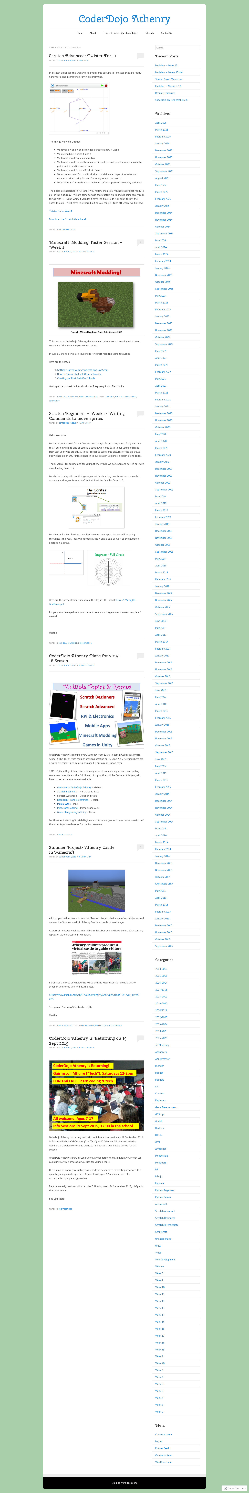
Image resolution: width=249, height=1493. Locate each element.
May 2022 (160, 351)
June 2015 (160, 759)
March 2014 (161, 842)
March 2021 (161, 392)
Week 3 (159, 1370)
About (93, 32)
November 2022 (163, 330)
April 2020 (161, 441)
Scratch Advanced (66, 230)
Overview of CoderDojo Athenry (74, 787)
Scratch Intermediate (167, 1224)
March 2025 (161, 192)
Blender (159, 1065)
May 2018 (160, 558)
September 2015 (164, 752)
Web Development (165, 1259)
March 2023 (161, 302)
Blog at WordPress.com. (124, 1482)
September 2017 (164, 614)
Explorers (160, 1100)
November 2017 (163, 600)
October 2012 (162, 939)
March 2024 (161, 254)
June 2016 (160, 690)
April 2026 (161, 122)
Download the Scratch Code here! (67, 219)
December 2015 (163, 731)
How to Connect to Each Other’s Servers (79, 374)
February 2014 (163, 849)
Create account (163, 1434)
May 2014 (160, 828)
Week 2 (159, 1356)
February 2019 (163, 517)
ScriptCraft (84, 397)
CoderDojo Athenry (124, 18)
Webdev (159, 1266)
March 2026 (161, 129)
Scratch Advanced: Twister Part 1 (82, 56)
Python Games (163, 1197)
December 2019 (163, 468)
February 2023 (163, 309)
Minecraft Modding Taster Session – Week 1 (85, 244)
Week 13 (159, 1308)
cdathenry (84, 60)
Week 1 (93, 397)
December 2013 (163, 863)
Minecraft (119, 397)
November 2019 (163, 475)
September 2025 (164, 171)
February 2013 (163, 911)
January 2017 (162, 655)
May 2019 (160, 496)
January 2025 (162, 205)
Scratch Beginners (76, 643)
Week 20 (159, 1363)
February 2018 (163, 579)
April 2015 (161, 773)
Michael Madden (86, 252)
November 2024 (163, 219)
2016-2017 (161, 982)
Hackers (159, 1128)
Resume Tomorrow (165, 93)
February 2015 (163, 787)
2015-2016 (62, 397)
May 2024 (160, 240)
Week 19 (159, 1349)
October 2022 (162, 337)
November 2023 (163, 275)
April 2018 (161, 565)
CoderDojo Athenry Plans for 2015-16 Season (84, 658)
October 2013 (162, 877)
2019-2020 (161, 1003)
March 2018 (161, 572)
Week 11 (159, 1294)
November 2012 (163, 932)
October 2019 (162, 482)
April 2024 (161, 247)
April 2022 (161, 358)
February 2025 (163, 198)
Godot (158, 1121)
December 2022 (163, 323)
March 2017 (161, 641)
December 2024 (163, 212)
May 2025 (160, 185)
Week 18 (159, 1342)
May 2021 (160, 378)
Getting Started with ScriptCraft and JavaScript (83, 370)
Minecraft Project (113, 1025)
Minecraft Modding (67, 807)
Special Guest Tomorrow (168, 79)
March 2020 (161, 448)
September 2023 (164, 288)
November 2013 (163, 870)
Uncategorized (65, 835)
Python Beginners (164, 1190)
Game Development (166, 1107)
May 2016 (160, 697)
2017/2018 (161, 989)
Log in (158, 1441)
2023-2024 (161, 1024)
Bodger (159, 1072)
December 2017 (163, 593)
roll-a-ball (161, 1204)
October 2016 (162, 676)
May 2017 (160, 627)
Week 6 (159, 1391)
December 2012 (163, 925)
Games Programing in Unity (71, 812)
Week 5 (159, 1384)
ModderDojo (73, 397)
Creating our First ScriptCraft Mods (76, 378)
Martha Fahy (85, 423)
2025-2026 (161, 1038)
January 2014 (162, 856)
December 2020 (163, 413)
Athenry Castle (87, 1025)
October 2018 (162, 544)
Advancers (161, 1052)
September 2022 (164, 344)
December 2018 (163, 531)
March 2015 (161, 780)
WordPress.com (163, 1462)
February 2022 (163, 371)
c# (156, 1086)
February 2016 (163, 717)
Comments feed (163, 1455)
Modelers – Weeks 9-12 (168, 86)
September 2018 (164, 551)
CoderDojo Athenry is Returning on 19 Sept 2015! (88, 1040)
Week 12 (159, 1301)
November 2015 (163, 738)
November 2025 (163, 157)
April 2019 (161, 503)
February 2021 (163, 399)
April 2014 (161, 835)
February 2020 (163, 455)
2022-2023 (161, 1017)
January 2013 (162, 918)
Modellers (160, 1162)
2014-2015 (161, 968)
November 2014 (163, 807)
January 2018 (162, 586)
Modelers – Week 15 (166, 65)
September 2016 (164, 683)
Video (158, 1252)
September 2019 (164, 489)
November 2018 (163, 537)
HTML (158, 1134)
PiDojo (158, 1176)
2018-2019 (161, 996)
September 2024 (164, 233)
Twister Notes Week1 (60, 211)
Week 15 (159, 1321)
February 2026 (163, 136)
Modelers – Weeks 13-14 (168, 72)
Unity (158, 1245)
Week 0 (159, 1273)
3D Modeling (162, 1045)
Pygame (159, 1183)
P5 (156, 1169)
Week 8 (159, 1404)
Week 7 (159, 1397)
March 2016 (161, 711)
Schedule (149, 32)
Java (157, 1141)
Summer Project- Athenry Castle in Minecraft (82, 849)
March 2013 (161, 904)
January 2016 (162, 724)
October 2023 (162, 281)
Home (80, 32)
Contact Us (166, 32)
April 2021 (161, 385)
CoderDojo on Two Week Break (171, 100)
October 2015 (162, 745)
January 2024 (162, 268)
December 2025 (163, 150)
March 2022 (161, 364)
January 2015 (162, 793)
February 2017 (163, 648)
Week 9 (159, 1411)
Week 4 (159, 1377)
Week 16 (159, 1328)
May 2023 (160, 295)
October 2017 (162, 607)
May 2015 (160, 766)
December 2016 (163, 662)
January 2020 (162, 461)
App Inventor (162, 1058)
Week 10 (159, 1287)
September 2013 (164, 883)
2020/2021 (161, 1010)
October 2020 (162, 427)
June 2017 (160, 621)
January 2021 (162, 406)
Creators (160, 1093)
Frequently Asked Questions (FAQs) (120, 32)
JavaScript (109, 397)
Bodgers (159, 1079)
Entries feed (162, 1448)
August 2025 (162, 178)
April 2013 (161, 897)
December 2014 (163, 800)
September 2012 (164, 946)
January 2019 (162, 524)
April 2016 (161, 704)
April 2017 (161, 634)
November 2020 (163, 420)
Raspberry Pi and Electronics (72, 799)
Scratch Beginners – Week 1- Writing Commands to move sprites (87, 416)
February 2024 (163, 261)
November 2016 (163, 669)
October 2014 (162, 814)
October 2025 (162, 164)
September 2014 (164, 821)
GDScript (160, 1114)
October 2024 (162, 226)
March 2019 (161, 510)
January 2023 (162, 316)
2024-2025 (161, 1031)
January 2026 (162, 143)
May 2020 (160, 434)
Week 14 (159, 1315)
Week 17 (159, 1335)
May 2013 (160, 890)
